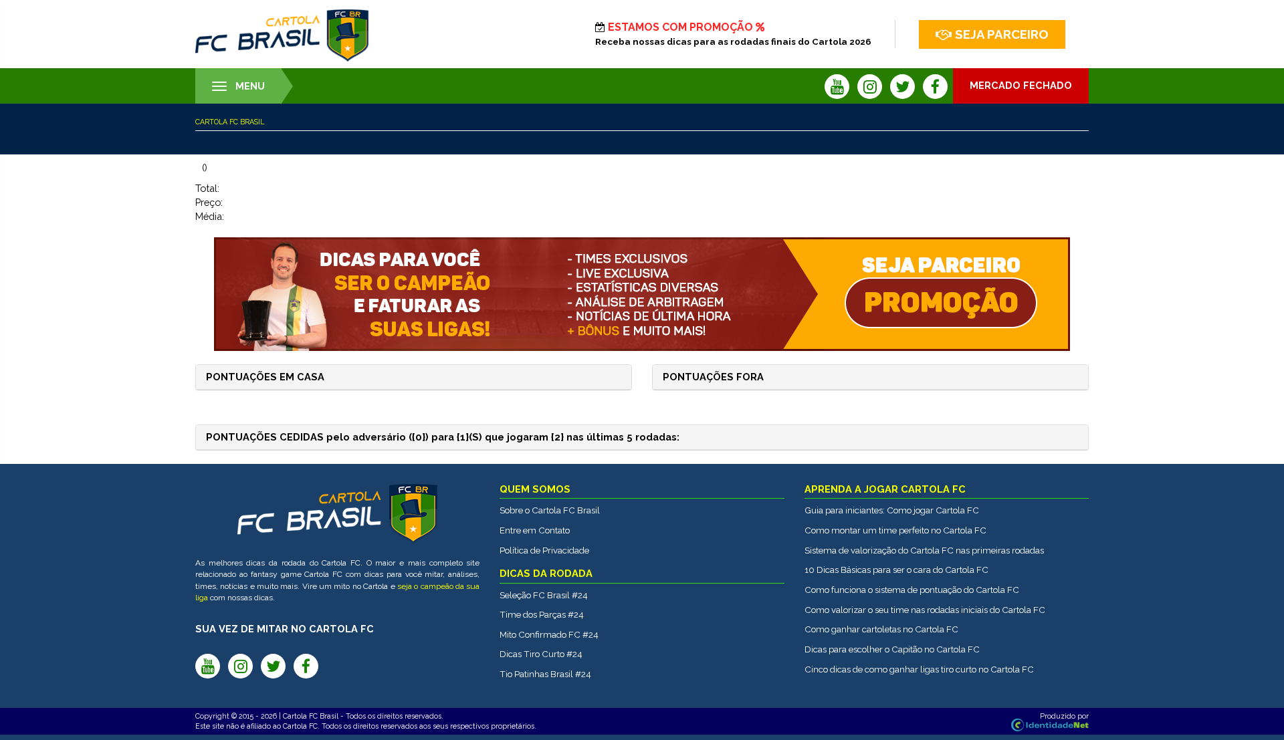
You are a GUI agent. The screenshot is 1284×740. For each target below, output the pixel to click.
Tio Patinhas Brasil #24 (545, 673)
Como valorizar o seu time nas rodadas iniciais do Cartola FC (925, 609)
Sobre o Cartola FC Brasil (550, 510)
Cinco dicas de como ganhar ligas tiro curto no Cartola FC (919, 669)
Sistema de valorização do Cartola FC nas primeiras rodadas (924, 550)
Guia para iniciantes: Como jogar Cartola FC (892, 510)
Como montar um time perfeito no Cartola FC (895, 530)
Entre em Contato (535, 530)
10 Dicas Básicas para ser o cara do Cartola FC (896, 569)
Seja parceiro (1002, 34)
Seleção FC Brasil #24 (544, 595)
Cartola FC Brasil (229, 122)
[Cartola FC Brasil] (282, 35)
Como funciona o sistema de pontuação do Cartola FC (912, 589)
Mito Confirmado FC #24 (549, 634)
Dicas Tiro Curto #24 (541, 653)
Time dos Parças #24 (542, 614)
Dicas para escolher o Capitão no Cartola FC (892, 649)
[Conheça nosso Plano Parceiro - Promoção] (642, 294)
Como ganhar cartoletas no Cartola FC (881, 629)
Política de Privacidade (544, 550)
